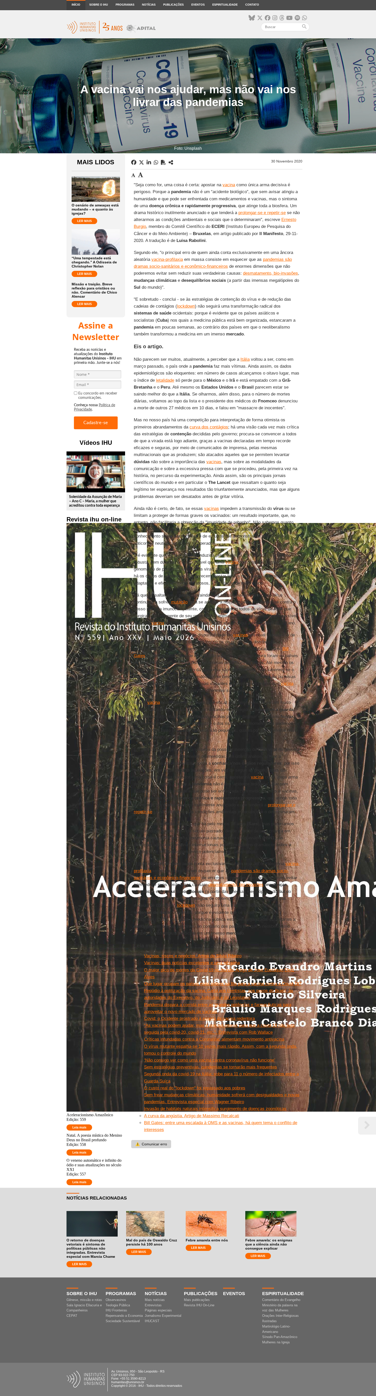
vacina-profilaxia (167, 259)
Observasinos (116, 1300)
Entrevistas (153, 1305)
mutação (179, 602)
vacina (229, 184)
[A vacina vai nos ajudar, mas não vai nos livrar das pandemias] (171, 162)
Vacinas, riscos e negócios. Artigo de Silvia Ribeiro (192, 955)
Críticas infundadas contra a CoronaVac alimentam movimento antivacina (214, 1039)
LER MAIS (84, 221)
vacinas (213, 461)
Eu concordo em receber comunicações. (97, 396)
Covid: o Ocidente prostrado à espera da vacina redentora (199, 1018)
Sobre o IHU (98, 4)
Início (76, 4)
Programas (125, 4)
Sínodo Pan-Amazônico (279, 1337)
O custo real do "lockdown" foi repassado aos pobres (194, 1088)
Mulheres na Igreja (276, 1342)
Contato (252, 4)
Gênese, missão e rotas (84, 1300)
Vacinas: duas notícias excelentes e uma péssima (192, 962)
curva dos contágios (209, 427)
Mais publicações (197, 1300)
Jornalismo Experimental (163, 1316)
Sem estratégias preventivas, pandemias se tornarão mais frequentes (210, 1067)
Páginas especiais (158, 1310)
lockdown (186, 306)
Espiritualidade (225, 4)
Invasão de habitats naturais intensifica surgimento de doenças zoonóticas (215, 1108)
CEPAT (72, 1316)
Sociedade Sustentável (123, 1321)
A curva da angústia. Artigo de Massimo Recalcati (191, 1115)
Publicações (173, 4)
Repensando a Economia (124, 1316)
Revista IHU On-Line (199, 1305)
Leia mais (79, 1127)
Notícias (149, 4)
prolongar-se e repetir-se (262, 212)
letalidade (165, 380)
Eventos (198, 4)
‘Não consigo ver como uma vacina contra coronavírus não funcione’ (209, 1060)
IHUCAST (152, 1321)
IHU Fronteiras (116, 1310)
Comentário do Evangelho (281, 1300)
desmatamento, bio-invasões (270, 273)
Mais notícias (155, 1300)
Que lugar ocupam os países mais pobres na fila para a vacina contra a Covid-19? (222, 983)
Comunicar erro (151, 1144)
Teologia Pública (118, 1305)
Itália (245, 359)
